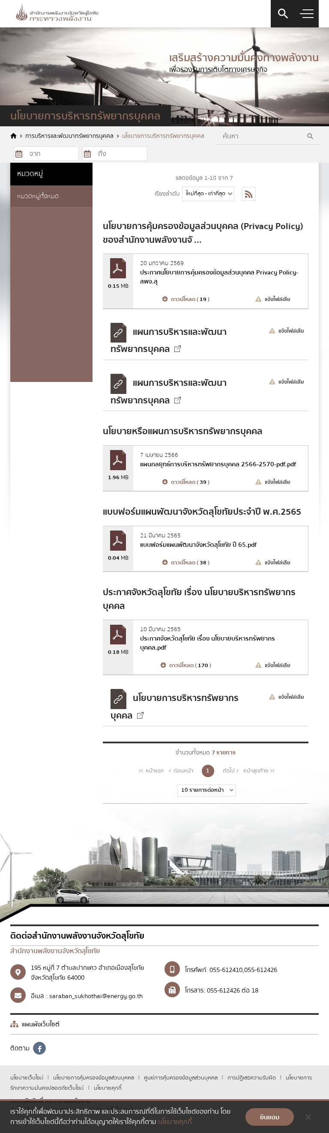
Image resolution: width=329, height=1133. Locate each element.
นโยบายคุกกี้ (108, 1088)
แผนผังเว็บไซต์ (40, 1024)
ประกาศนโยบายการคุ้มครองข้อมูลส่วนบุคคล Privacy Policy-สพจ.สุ (219, 276)
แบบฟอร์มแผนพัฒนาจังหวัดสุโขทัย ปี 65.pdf (198, 545)
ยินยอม (269, 1117)
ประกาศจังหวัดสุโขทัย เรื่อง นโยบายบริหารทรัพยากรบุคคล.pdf (207, 643)
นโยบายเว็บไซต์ (27, 1077)
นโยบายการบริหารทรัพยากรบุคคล (163, 136)
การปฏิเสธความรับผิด (252, 1077)
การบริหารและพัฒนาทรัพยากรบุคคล (69, 136)
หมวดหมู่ (30, 173)
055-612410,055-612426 (243, 970)
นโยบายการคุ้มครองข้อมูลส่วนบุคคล (94, 1077)
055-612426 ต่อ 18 (232, 990)
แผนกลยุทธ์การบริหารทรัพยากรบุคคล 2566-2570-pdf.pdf (218, 464)
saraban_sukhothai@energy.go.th (96, 996)
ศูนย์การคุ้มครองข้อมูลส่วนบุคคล (181, 1077)
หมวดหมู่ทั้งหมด (38, 196)
